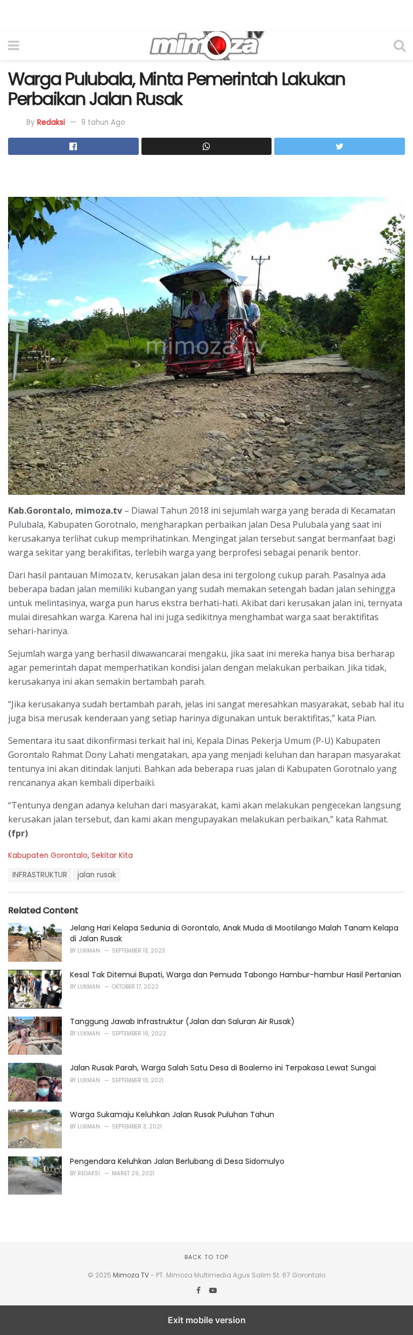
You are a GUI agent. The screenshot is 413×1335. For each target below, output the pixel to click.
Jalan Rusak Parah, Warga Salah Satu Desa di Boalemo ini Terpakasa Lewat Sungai (223, 1067)
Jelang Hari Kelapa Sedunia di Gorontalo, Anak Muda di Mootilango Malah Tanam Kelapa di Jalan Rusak (234, 933)
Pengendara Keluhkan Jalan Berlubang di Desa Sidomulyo (177, 1161)
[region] (206, 13)
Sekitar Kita (112, 855)
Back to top (206, 1257)
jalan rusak (96, 875)
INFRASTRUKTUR (39, 875)
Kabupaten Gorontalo (48, 855)
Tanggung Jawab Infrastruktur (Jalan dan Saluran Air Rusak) (182, 1021)
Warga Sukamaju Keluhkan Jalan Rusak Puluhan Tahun (172, 1114)
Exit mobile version (207, 1320)
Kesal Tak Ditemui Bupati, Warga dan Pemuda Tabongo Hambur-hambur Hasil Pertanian (235, 974)
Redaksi (51, 122)
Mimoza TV (131, 1275)
